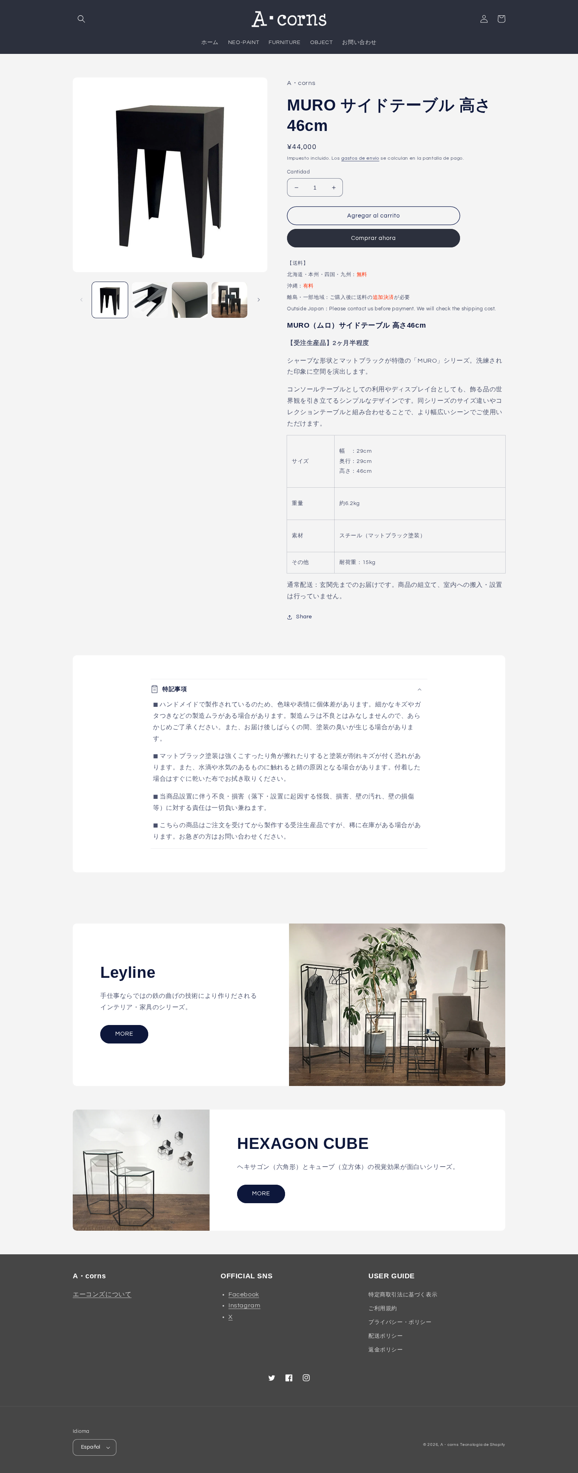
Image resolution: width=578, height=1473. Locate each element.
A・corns (449, 1445)
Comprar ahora (373, 238)
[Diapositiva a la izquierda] (81, 299)
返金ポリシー (385, 1350)
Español (91, 1447)
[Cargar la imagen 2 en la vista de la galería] (150, 300)
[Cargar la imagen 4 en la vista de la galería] (229, 300)
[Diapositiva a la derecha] (258, 299)
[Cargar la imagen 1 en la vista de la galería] (110, 300)
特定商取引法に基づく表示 (402, 1295)
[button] (81, 19)
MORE (124, 1034)
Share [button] (304, 616)
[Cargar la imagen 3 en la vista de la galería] (190, 300)
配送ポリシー (385, 1336)
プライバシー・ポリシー (400, 1322)
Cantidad (298, 172)
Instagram (244, 1305)
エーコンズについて (102, 1294)
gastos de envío (360, 158)
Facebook (243, 1294)
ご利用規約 (382, 1308)
